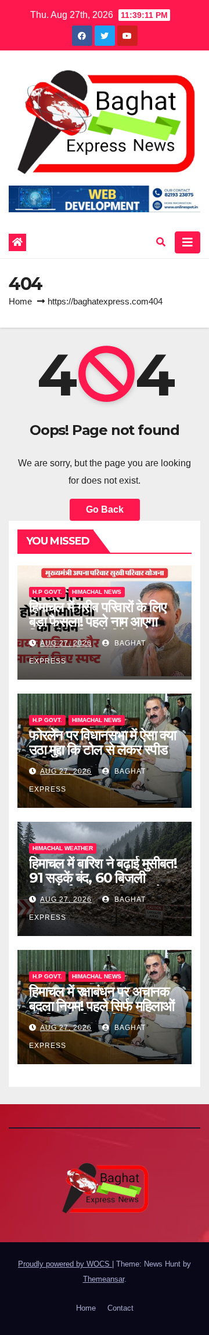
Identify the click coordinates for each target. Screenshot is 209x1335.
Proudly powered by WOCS (65, 1264)
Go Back (105, 509)
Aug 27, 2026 (66, 643)
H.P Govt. (47, 592)
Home (20, 301)
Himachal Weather (63, 848)
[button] (160, 242)
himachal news (96, 592)
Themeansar (103, 1279)
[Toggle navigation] (187, 242)
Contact (120, 1308)
